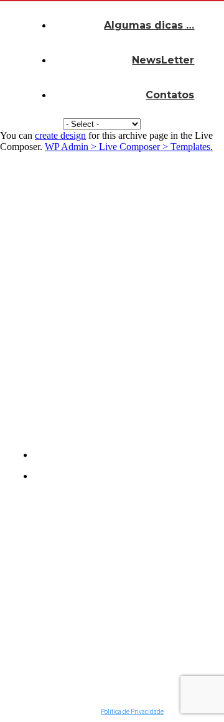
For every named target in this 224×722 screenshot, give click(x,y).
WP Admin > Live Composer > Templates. (129, 146)
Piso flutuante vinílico (91, 664)
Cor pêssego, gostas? (91, 614)
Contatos (170, 95)
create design (60, 135)
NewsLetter (163, 60)
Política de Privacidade (132, 711)
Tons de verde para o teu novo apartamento (100, 589)
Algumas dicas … (149, 25)
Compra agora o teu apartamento (87, 639)
